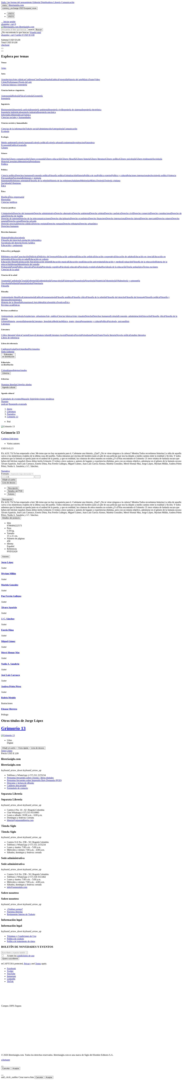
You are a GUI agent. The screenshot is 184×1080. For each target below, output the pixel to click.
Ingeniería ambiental (39, 109)
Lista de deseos (37, 748)
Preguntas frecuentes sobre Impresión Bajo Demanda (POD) (34, 780)
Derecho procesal (9, 223)
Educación (146, 316)
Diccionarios (34, 349)
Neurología (90, 280)
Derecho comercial (141, 213)
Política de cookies (15, 939)
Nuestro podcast (4, 402)
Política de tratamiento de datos (21, 941)
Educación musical (59, 262)
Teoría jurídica (28, 243)
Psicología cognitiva (51, 267)
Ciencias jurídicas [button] (9, 202)
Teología (100, 180)
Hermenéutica (15, 300)
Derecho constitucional (160, 213)
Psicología (17, 178)
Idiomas (14, 264)
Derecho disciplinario (60, 218)
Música (85, 79)
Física (22, 96)
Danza (42, 79)
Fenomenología (49, 297)
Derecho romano (55, 223)
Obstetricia (100, 280)
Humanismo (26, 302)
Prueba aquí (35, 32)
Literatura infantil (43, 335)
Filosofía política (56, 175)
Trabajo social (31, 129)
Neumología (79, 280)
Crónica (18, 335)
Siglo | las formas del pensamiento (16, 2)
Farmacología (57, 280)
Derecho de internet (10, 218)
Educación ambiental (67, 256)
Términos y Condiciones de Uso (21, 936)
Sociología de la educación (114, 267)
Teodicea (61, 302)
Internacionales (20, 370)
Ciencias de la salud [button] (10, 269)
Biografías (5, 199)
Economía (5, 145)
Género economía (37, 159)
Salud (99, 267)
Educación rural (75, 262)
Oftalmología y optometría (128, 280)
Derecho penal (14, 221)
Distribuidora (47, 2)
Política (11, 237)
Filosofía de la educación (144, 262)
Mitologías (85, 180)
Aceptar (16, 1068)
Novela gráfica (123, 335)
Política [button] (4, 164)
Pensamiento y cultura (91, 321)
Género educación (53, 159)
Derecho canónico (112, 213)
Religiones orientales (19, 180)
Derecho (5, 159)
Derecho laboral (133, 218)
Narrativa (70, 335)
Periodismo (35, 161)
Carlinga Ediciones (9, 438)
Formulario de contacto (17, 788)
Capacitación (23, 256)
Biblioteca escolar (9, 256)
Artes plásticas (19, 79)
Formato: (5, 474)
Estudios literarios (138, 335)
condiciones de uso (25, 955)
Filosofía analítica (64, 297)
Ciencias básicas (64, 316)
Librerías (5, 373)
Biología (16, 96)
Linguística (13, 161)
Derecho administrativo (44, 213)
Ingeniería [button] (5, 98)
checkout (5, 45)
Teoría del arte (25, 82)
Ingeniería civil (55, 109)
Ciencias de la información (13, 129)
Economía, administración (130, 316)
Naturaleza (90, 142)
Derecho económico (79, 218)
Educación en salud (20, 259)
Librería (57, 2)
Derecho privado (28, 221)
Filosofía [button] (5, 286)
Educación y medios (113, 262)
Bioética (5, 197)
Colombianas (7, 370)
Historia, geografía (16, 321)
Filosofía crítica (79, 297)
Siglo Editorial (7, 351)
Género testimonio (144, 159)
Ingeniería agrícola (21, 109)
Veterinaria (38, 283)
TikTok (10, 981)
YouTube (11, 973)
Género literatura (97, 159)
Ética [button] (3, 186)
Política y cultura (119, 175)
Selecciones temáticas (44, 399)
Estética (54, 79)
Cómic (4, 82)
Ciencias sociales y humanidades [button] (16, 117)
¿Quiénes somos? (15, 909)
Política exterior (104, 175)
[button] (8, 21)
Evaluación (127, 262)
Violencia (171, 175)
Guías (13, 349)
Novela (78, 335)
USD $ (11, 13)
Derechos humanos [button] (10, 226)
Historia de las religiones (60, 180)
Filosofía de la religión (96, 297)
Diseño (48, 79)
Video (97, 79)
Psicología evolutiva (88, 267)
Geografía (21, 145)
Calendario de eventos (11, 399)
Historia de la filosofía (11, 302)
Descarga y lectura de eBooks (20, 783)
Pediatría (15, 283)
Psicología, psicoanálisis (118, 321)
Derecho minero (164, 218)
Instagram (11, 976)
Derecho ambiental (81, 213)
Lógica (35, 302)
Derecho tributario (71, 223)
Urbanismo (16, 183)
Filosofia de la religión (39, 180)
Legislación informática (30, 240)
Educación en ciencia (143, 256)
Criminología (7, 213)
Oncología (6, 283)
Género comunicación (19, 159)
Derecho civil (127, 213)
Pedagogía (6, 267)
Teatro (91, 79)
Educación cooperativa (104, 256)
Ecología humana (24, 142)
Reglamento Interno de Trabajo (21, 914)
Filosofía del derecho (10, 240)
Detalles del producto (11, 518)
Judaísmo (76, 180)
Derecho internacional (116, 218)
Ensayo (31, 335)
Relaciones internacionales (139, 175)
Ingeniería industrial (29, 112)
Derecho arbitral (97, 213)
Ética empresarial (16, 197)
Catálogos (30, 79)
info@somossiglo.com (17, 887)
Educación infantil (43, 262)
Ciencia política (8, 175)
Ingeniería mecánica (47, 112)
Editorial (36, 2)
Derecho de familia (14, 216)
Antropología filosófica (11, 297)
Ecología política (39, 142)
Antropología (58, 129)
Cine (37, 79)
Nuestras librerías (9, 384)
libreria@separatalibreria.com (20, 820)
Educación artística (85, 256)
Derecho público (24, 223)
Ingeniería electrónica (91, 109)
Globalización (70, 175)
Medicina (57, 321)
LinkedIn (11, 979)
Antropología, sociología (12, 316)
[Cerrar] (2, 1066)
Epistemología (28, 297)
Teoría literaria (109, 335)
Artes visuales (78, 316)
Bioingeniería (7, 109)
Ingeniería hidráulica (10, 112)
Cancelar (6, 1068)
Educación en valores (38, 259)
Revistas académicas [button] (10, 305)
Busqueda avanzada (18, 404)
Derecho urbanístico (88, 223)
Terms (38, 963)
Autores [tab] (11, 494)
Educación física (27, 262)
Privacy (27, 963)
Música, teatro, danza (71, 321)
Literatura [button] (5, 324)
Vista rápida (23, 748)
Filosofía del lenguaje (135, 297)
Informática (6, 115)
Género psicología (127, 159)
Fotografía (63, 79)
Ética (67, 302)
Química (27, 115)
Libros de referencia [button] (10, 337)
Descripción (7, 499)
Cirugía (24, 280)
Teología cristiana (112, 180)
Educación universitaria (93, 262)
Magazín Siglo (27, 399)
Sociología (157, 159)
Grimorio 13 (13, 728)
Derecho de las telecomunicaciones (35, 218)
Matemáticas (17, 115)
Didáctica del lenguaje (48, 256)
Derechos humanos (24, 175)
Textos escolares (150, 267)
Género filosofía (69, 159)
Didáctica (33, 256)
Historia (4, 161)
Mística (93, 180)
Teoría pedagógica (134, 267)
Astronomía (6, 96)
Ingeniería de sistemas (72, 109)
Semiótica (52, 302)
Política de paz (90, 175)
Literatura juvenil (58, 335)
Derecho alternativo (64, 213)
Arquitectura (7, 79)
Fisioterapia (68, 280)
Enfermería (32, 280)
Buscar (39, 30)
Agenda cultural (8, 387)
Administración (45, 129)
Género (4, 321)
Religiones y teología (31, 178)
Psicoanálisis (7, 178)
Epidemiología (44, 280)
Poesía (14, 267)
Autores (5, 557)
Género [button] (4, 147)
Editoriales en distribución (8, 355)
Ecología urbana (54, 142)
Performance (13, 82)
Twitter (10, 971)
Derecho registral (40, 223)
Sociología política (159, 175)
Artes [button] (3, 68)
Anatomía (5, 280)
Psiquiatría (23, 283)
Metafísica (43, 302)
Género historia (83, 159)
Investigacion (79, 142)
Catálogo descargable (16, 785)
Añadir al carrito (8, 480)
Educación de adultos (124, 256)
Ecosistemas (67, 142)
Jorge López (6, 751)
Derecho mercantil (148, 218)
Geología (29, 96)
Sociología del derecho (11, 243)
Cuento (25, 335)
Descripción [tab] (13, 488)
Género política (112, 159)
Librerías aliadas (24, 384)
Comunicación (67, 2)
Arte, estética (51, 316)
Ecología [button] (5, 131)
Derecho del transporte (23, 213)
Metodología (24, 161)
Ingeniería (29, 321)
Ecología (114, 316)
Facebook (11, 968)
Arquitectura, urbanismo (35, 316)
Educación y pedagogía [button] (11, 245)
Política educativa (24, 267)
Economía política (41, 175)
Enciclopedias (22, 349)
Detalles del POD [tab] (15, 491)
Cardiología (15, 280)
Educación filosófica (10, 262)
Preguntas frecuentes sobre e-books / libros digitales (30, 778)
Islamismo (5, 180)
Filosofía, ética (157, 316)
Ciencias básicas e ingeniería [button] (14, 84)
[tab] (92, 499)
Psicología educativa (69, 267)
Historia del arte (75, 79)
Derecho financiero (97, 218)
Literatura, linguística (43, 321)
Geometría (38, 96)
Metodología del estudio (28, 264)
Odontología (110, 280)
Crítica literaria (8, 335)
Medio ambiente (8, 142)
